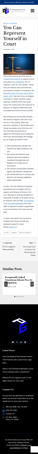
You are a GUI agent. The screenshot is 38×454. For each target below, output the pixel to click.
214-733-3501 (22, 406)
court (6, 232)
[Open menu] (32, 10)
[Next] (32, 284)
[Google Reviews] (21, 342)
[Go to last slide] (6, 284)
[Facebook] (13, 342)
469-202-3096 (11, 406)
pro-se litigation (18, 81)
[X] (17, 342)
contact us (13, 227)
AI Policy (25, 448)
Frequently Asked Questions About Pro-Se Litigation (18, 280)
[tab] (14, 296)
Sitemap (23, 445)
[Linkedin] (25, 342)
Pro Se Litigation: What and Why (9, 246)
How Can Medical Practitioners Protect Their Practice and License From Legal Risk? (17, 359)
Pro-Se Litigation (10, 23)
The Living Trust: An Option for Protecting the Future (29, 249)
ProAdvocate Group (11, 79)
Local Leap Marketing (20, 446)
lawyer (14, 232)
